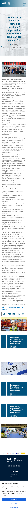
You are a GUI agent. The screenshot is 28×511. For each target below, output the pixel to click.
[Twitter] (9, 466)
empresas (12, 47)
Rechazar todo (14, 507)
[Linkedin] (19, 466)
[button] (24, 2)
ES (24, 5)
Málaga (18, 47)
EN (23, 5)
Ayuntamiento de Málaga (10, 46)
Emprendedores (21, 46)
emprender (6, 47)
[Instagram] (16, 466)
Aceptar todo (14, 499)
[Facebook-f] (11, 466)
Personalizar (14, 503)
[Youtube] (14, 466)
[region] (14, 496)
